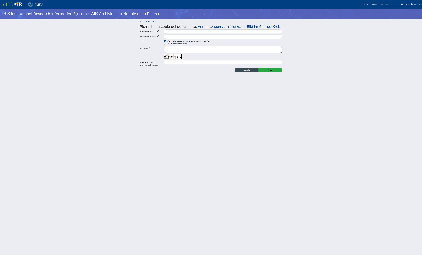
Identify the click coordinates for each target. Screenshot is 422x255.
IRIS (141, 21)
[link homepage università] (35, 4)
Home (365, 4)
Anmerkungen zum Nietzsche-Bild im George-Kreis (239, 26)
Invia (270, 70)
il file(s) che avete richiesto (177, 44)
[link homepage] (12, 4)
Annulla (247, 70)
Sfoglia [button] (373, 4)
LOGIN (417, 4)
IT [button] (407, 4)
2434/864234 (150, 21)
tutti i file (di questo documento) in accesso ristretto (188, 41)
